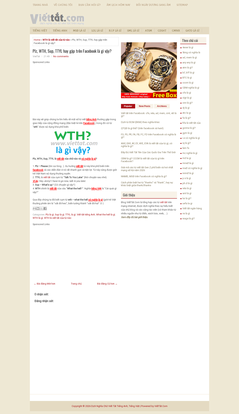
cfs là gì (186, 92)
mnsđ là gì (188, 163)
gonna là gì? (189, 128)
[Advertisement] (76, 90)
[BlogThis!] (38, 208)
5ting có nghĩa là (191, 52)
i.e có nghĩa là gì (191, 138)
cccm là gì (187, 82)
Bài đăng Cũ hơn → (107, 283)
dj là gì (186, 107)
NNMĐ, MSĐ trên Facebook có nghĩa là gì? (144, 176)
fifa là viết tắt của (191, 122)
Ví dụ (35, 181)
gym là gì (187, 133)
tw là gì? (186, 198)
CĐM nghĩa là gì (190, 87)
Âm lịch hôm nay (118, 4)
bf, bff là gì (188, 72)
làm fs (185, 148)
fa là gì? (186, 117)
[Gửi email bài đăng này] (34, 208)
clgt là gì (187, 97)
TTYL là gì (70, 214)
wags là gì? (188, 218)
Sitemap (182, 4)
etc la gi (186, 112)
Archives (162, 106)
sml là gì (186, 193)
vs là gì (186, 213)
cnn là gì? (187, 102)
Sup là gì (59, 214)
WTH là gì (38, 218)
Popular (128, 106)
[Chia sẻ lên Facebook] (45, 208)
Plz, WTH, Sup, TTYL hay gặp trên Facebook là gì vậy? (72, 51)
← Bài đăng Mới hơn (44, 283)
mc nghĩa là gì (189, 153)
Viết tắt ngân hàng (192, 208)
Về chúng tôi (63, 4)
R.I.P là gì (115, 30)
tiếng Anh (91, 119)
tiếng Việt (96, 188)
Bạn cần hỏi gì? (89, 4)
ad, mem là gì (189, 57)
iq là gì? (186, 143)
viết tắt (60, 158)
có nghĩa (86, 158)
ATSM (148, 30)
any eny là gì (188, 62)
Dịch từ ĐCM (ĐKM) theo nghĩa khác (140, 122)
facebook (38, 169)
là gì (93, 158)
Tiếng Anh (60, 30)
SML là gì (133, 30)
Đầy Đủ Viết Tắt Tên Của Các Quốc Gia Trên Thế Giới (148, 152)
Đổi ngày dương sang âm (153, 4)
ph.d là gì (187, 183)
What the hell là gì (105, 214)
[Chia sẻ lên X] (41, 208)
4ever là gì (187, 47)
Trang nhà (40, 4)
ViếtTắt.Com (160, 406)
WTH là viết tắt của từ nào (57, 218)
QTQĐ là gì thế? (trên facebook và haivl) (142, 128)
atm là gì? (187, 67)
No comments (61, 56)
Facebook (88, 123)
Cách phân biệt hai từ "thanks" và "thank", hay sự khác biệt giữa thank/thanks (147, 184)
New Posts (144, 106)
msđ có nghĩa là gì (192, 168)
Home (37, 39)
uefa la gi (187, 203)
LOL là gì (97, 30)
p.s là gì (186, 178)
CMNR (176, 30)
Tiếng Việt (40, 30)
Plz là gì (50, 214)
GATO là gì (192, 30)
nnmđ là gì (188, 173)
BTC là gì (187, 77)
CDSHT (162, 30)
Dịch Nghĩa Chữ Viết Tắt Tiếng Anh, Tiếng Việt (115, 406)
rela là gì (186, 188)
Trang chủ (76, 283)
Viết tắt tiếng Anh (86, 214)
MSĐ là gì (79, 30)
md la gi (186, 158)
